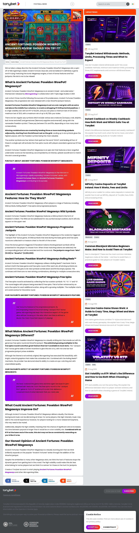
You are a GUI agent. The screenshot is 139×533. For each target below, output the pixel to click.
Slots (93, 364)
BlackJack (89, 237)
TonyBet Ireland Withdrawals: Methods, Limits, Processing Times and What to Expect (107, 57)
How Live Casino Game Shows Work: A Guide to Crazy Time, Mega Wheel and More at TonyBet (109, 312)
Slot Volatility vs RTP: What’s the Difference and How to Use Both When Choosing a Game (109, 377)
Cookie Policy (109, 527)
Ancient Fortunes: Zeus (26, 178)
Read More (93, 76)
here (35, 509)
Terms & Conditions (11, 495)
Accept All (93, 527)
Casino (88, 44)
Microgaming (31, 94)
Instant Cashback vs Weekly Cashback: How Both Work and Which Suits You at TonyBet (107, 122)
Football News (40, 4)
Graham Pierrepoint (18, 55)
